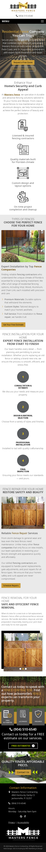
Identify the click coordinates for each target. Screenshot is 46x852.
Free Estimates (21, 745)
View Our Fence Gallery (23, 69)
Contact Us (23, 772)
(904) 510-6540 (25, 15)
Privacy (11, 822)
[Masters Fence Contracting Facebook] (25, 816)
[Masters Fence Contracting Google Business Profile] (21, 816)
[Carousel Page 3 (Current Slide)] (26, 669)
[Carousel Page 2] (23, 669)
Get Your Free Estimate (13, 324)
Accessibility (23, 822)
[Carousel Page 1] (20, 669)
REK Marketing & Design (34, 848)
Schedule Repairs (11, 585)
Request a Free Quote (23, 62)
